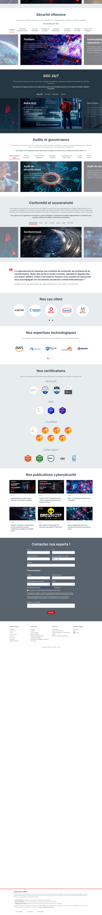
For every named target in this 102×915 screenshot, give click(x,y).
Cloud (11, 632)
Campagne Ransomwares (56, 29)
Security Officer (89, 156)
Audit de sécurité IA (26, 156)
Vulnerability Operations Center (22, 29)
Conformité (12, 637)
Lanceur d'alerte (34, 632)
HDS (46, 223)
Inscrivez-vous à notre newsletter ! (60, 635)
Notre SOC (39, 94)
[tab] (49, 320)
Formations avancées (52, 156)
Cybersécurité (13, 634)
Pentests (12, 29)
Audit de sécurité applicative (39, 156)
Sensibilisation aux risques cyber (66, 156)
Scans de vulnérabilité (34, 29)
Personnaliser (40, 911)
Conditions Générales (36, 637)
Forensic (63, 94)
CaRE (63, 223)
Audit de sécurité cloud (14, 156)
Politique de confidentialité (37, 635)
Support (54, 634)
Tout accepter (19, 911)
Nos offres (11, 639)
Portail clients (55, 629)
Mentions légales (35, 634)
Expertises (11, 629)
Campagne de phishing (45, 29)
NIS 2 (41, 223)
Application (12, 630)
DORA (58, 223)
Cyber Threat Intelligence (88, 29)
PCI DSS (52, 223)
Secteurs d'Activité (13, 640)
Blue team (55, 94)
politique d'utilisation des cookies (46, 907)
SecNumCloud (33, 223)
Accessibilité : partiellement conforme (39, 639)
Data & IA (12, 635)
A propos (33, 629)
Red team (47, 94)
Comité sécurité (79, 156)
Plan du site (33, 640)
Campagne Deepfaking (67, 29)
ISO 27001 (70, 223)
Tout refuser (30, 911)
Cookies (32, 630)
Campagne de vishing (77, 29)
